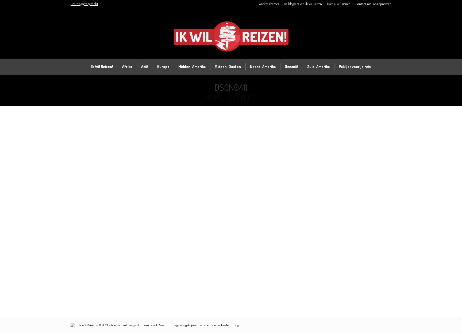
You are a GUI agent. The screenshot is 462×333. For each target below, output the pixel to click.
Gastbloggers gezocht (84, 4)
